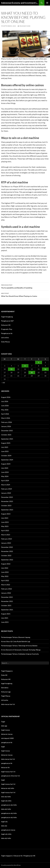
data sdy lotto (6, 838)
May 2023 (4, 526)
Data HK (4, 675)
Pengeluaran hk (6, 333)
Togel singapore (6, 856)
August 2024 (5, 464)
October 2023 (6, 505)
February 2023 (6, 539)
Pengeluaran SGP (7, 321)
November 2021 (7, 601)
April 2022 (5, 580)
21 (32, 372)
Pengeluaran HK (29, 856)
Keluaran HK (6, 325)
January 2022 (6, 593)
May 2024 (4, 476)
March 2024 (5, 485)
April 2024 (5, 480)
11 (11, 369)
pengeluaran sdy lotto (9, 813)
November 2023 (7, 501)
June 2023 (5, 522)
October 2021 (6, 605)
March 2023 (5, 535)
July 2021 (4, 618)
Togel (3, 722)
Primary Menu (47, 3)
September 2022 (7, 560)
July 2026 (4, 401)
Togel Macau (5, 696)
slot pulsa (4, 700)
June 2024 (5, 472)
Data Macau (5, 342)
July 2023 (4, 518)
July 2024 (4, 468)
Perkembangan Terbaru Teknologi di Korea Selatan (19, 646)
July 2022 (4, 568)
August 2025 (5, 443)
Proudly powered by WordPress (11, 865)
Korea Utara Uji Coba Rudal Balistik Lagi (15, 641)
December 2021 (7, 597)
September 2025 (7, 439)
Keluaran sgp (6, 692)
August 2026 (5, 397)
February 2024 (6, 489)
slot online (5, 338)
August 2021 (5, 614)
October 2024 (6, 456)
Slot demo (4, 688)
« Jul (3, 383)
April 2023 (5, 530)
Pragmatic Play (6, 329)
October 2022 (6, 555)
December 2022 (7, 547)
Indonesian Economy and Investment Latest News (20, 3)
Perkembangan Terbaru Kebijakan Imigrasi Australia (20, 654)
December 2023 (7, 497)
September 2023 (7, 510)
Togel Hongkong (7, 317)
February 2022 (6, 589)
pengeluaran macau (8, 830)
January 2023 (6, 543)
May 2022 (4, 576)
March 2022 (5, 585)
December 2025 (7, 431)
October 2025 (6, 435)
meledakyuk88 (24, 26)
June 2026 (5, 406)
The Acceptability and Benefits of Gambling (16, 286)
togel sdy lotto (6, 834)
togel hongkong (6, 683)
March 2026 (5, 418)
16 (45, 369)
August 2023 (5, 514)
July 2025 (4, 447)
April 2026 (5, 414)
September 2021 (7, 610)
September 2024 (7, 460)
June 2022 (5, 572)
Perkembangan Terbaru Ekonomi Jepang (15, 637)
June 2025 (5, 451)
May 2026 (4, 410)
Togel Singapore (7, 671)
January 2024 (6, 493)
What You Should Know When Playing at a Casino (19, 294)
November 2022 (7, 551)
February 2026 (6, 422)
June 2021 (5, 622)
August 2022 (5, 564)
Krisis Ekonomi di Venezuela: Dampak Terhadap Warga (20, 650)
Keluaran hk (18, 856)
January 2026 (6, 426)
